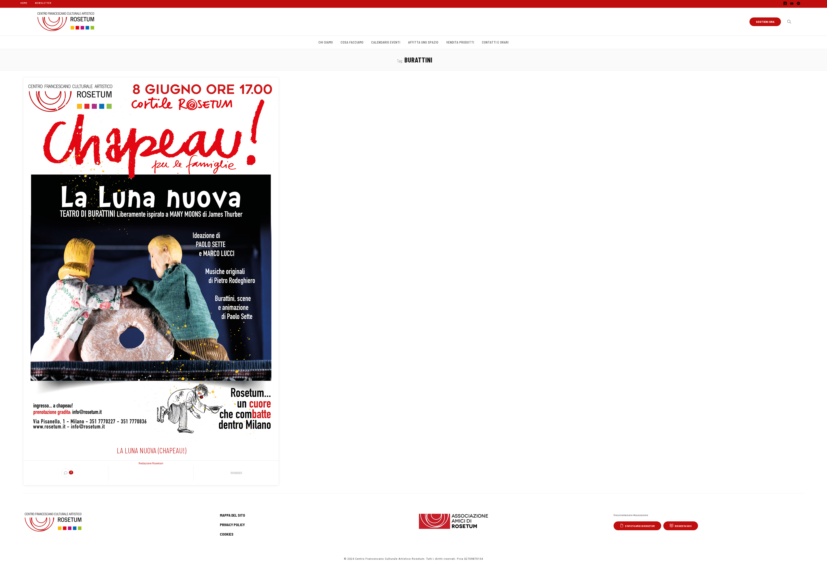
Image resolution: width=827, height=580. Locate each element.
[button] (788, 21)
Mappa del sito (232, 515)
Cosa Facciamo (352, 42)
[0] (65, 473)
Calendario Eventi (385, 42)
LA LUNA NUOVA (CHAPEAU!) (151, 450)
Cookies (226, 534)
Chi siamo (326, 42)
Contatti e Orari (495, 42)
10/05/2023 (236, 473)
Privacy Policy (232, 524)
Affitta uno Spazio (423, 42)
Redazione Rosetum (151, 463)
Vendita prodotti (460, 42)
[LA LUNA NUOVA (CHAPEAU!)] (151, 259)
